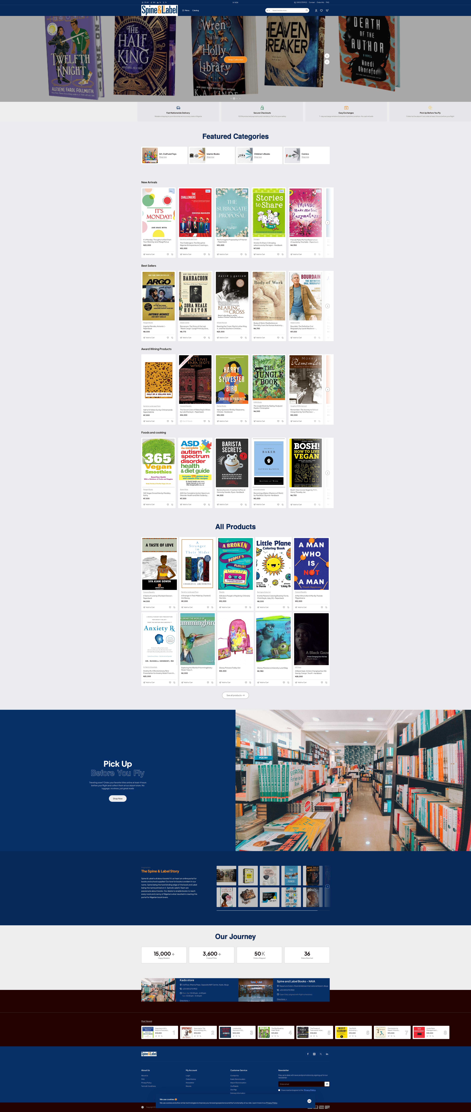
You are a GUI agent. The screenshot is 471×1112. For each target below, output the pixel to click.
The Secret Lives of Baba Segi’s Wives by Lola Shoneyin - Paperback (195, 410)
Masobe (221, 592)
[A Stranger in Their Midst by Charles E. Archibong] (197, 564)
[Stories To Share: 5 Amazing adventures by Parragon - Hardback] (269, 212)
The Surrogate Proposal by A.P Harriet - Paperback (232, 240)
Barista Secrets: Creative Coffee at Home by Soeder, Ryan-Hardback (231, 491)
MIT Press (298, 667)
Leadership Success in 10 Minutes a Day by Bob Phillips (239, 1029)
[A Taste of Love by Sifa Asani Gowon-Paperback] (159, 564)
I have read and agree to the (298, 1090)
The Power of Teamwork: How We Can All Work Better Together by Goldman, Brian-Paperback (316, 1029)
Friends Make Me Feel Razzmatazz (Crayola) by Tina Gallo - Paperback (304, 241)
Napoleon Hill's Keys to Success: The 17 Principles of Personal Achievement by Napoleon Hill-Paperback (162, 1029)
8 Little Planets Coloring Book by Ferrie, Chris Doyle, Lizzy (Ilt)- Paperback (273, 597)
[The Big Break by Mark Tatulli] (264, 1032)
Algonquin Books (332, 406)
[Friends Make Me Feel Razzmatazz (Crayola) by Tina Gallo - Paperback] (305, 212)
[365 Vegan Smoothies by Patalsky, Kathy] (158, 463)
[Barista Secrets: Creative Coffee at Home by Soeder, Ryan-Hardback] (232, 463)
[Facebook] (308, 1054)
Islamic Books (213, 154)
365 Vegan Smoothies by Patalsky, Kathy (157, 494)
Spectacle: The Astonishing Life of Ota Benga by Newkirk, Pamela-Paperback (201, 1029)
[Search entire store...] (306, 10)
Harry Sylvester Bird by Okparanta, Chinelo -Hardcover (231, 410)
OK (309, 1101)
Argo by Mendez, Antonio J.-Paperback (154, 327)
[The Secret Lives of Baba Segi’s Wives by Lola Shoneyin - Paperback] (195, 379)
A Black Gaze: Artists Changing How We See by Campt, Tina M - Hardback (311, 672)
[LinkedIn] (327, 1054)
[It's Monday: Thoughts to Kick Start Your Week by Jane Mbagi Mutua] (158, 212)
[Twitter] (320, 1054)
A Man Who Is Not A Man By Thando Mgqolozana (309, 596)
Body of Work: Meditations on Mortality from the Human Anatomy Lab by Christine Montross (268, 324)
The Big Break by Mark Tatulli (277, 1029)
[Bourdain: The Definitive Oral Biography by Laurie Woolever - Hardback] (305, 296)
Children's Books (262, 154)
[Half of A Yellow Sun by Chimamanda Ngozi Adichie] (158, 379)
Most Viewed (146, 1021)
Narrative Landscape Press (188, 239)
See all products (234, 695)
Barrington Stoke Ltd (263, 592)
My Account (191, 1070)
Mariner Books (221, 406)
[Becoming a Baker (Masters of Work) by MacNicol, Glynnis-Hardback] (269, 463)
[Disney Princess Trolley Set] (235, 639)
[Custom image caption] (226, 875)
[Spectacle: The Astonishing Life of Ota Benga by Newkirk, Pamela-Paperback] (186, 1032)
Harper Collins (184, 322)
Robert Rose (184, 489)
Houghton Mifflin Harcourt (298, 406)
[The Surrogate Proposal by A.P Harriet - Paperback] (232, 212)
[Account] (316, 10)
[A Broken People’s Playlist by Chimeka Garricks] (235, 564)
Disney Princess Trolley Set (230, 668)
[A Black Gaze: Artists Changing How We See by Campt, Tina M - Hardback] (311, 639)
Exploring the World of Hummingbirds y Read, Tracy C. (196, 668)
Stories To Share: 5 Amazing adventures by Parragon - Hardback (268, 244)
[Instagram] (314, 1054)
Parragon (256, 239)
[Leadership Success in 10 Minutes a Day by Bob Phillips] (225, 1032)
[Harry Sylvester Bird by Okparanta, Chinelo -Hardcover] (232, 379)
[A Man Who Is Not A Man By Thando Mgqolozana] (311, 564)
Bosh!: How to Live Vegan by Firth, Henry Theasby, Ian (303, 491)
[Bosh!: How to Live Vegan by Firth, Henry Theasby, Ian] (305, 463)
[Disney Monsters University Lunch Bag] (273, 639)
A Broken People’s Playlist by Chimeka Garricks (234, 596)
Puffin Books (258, 402)
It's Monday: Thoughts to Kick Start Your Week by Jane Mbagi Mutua (157, 240)
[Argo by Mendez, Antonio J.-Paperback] (158, 296)
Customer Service (238, 1070)
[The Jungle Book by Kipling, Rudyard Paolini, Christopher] (269, 377)
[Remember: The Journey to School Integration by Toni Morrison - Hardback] (305, 379)
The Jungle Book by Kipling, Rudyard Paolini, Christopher (268, 407)
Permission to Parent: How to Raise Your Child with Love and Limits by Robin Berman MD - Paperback (393, 1029)
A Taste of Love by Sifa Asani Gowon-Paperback (158, 597)
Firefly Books (331, 489)
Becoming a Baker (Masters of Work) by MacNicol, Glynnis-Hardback (268, 494)
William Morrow (222, 322)
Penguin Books (148, 322)
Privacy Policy (271, 1103)
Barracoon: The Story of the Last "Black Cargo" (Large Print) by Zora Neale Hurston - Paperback (194, 327)
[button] (327, 62)
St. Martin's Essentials (150, 667)
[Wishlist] (321, 10)
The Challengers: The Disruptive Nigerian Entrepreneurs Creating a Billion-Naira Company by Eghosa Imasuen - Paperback (194, 244)
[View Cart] (327, 10)
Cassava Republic (186, 406)
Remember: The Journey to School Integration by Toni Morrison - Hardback (304, 410)
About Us (145, 1070)
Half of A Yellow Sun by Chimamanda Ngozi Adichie (157, 411)
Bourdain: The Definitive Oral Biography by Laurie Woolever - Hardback (303, 327)
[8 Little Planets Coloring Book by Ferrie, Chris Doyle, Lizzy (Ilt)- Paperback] (273, 564)
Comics (305, 154)
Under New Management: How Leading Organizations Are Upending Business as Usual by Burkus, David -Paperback (433, 1029)
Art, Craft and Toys (167, 154)
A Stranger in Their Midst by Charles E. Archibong (196, 596)
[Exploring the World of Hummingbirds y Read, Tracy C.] (197, 639)
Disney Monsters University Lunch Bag (272, 668)
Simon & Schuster (259, 489)
